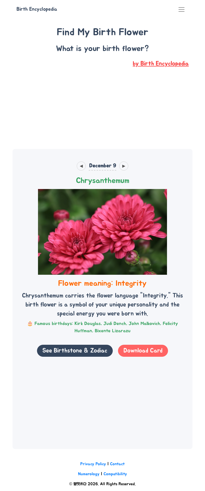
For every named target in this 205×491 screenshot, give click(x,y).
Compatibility (115, 474)
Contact (117, 464)
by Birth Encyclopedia (161, 64)
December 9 (102, 165)
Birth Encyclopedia (36, 9)
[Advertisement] (102, 112)
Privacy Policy (93, 464)
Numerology (89, 474)
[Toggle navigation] (181, 9)
